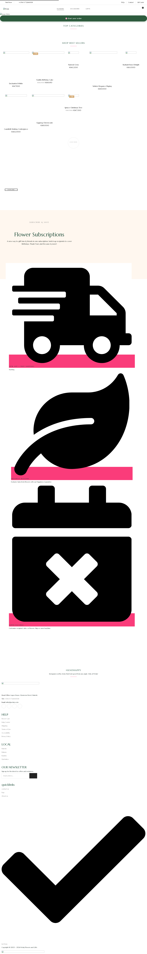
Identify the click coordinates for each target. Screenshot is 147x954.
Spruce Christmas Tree (73, 108)
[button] (142, 9)
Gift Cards (140, 2)
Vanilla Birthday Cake (44, 80)
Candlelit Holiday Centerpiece (16, 129)
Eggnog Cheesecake (45, 123)
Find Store (8, 2)
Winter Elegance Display (102, 86)
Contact (131, 2)
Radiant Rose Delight (131, 65)
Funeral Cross (73, 65)
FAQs (123, 2)
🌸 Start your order (73, 18)
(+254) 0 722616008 (26, 2)
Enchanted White (16, 83)
